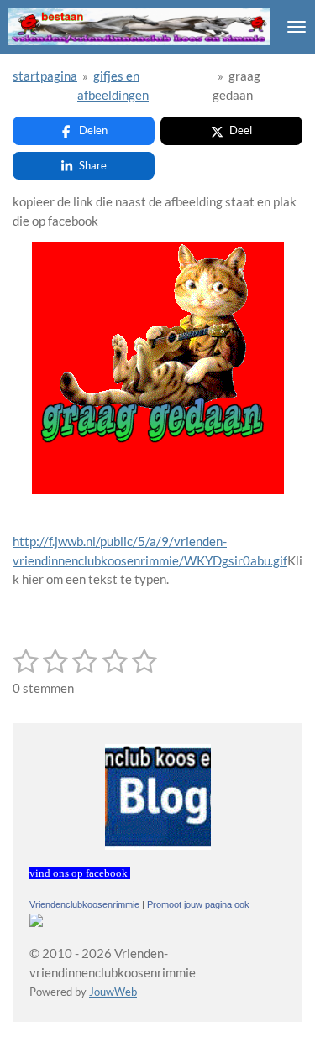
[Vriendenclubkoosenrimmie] (36, 922)
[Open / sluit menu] (296, 27)
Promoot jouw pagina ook (198, 904)
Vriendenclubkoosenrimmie (84, 904)
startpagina (45, 75)
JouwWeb (113, 992)
